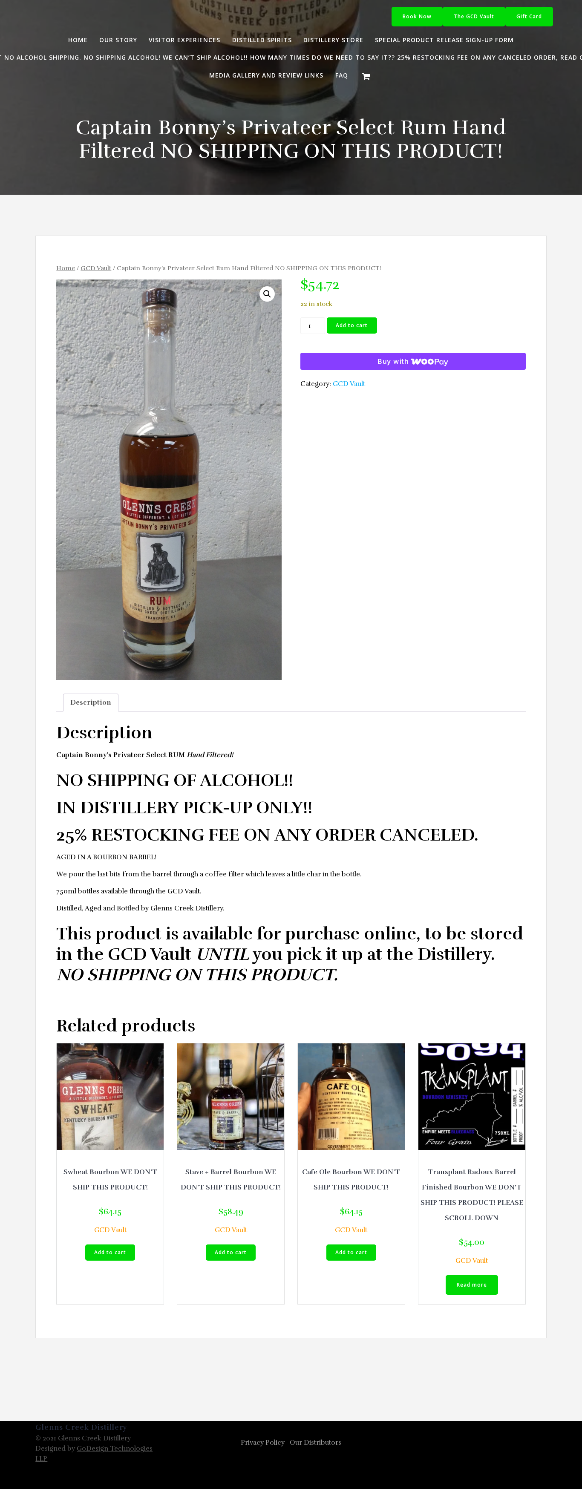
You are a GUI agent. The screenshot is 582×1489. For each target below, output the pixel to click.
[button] (267, 294)
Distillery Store (333, 40)
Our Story (118, 40)
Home (78, 40)
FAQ (341, 75)
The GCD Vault (474, 16)
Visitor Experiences (184, 40)
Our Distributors (315, 1442)
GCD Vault (96, 268)
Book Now (417, 16)
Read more (472, 1284)
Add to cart (352, 325)
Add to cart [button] (110, 1252)
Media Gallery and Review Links (266, 75)
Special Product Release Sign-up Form (444, 40)
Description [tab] (90, 702)
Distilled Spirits (262, 40)
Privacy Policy (263, 1442)
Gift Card (529, 16)
